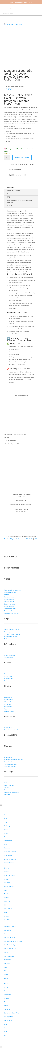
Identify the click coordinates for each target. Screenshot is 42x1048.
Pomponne (7, 994)
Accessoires (9, 716)
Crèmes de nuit (9, 601)
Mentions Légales (9, 539)
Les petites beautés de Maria (13, 941)
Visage (7, 579)
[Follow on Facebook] (19, 517)
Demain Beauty (9, 863)
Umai (5, 1024)
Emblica (6, 872)
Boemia (6, 837)
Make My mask (9, 956)
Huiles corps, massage (11, 636)
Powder (6, 998)
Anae (5, 818)
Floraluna (7, 894)
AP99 (6, 822)
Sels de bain (8, 706)
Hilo (5, 905)
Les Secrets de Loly (10, 948)
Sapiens (6, 1005)
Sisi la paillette (8, 1016)
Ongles (6, 787)
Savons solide (8, 699)
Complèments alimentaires (12, 730)
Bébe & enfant (10, 735)
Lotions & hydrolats (10, 592)
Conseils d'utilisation (14, 190)
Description (11, 187)
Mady (6, 952)
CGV (36, 539)
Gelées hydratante (10, 597)
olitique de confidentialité (25, 539)
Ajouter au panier (22, 157)
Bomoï (6, 833)
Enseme (6, 879)
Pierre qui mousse (9, 991)
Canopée (7, 848)
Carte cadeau (8, 657)
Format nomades (11, 568)
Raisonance (8, 1002)
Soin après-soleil (9, 681)
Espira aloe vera (9, 886)
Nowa (6, 974)
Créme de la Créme (10, 859)
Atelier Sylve (8, 826)
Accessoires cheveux (10, 764)
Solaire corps (8, 674)
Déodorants (7, 702)
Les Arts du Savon (9, 937)
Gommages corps (9, 632)
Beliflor (6, 829)
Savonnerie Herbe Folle (11, 1013)
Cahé (6, 844)
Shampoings (8, 757)
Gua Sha (7, 901)
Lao (5, 934)
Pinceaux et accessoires (11, 792)
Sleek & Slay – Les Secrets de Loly (15, 434)
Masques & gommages (11, 613)
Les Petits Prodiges (10, 945)
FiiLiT (6, 890)
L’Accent (6, 916)
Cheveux (8, 746)
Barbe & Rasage (9, 711)
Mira (5, 967)
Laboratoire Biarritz (10, 926)
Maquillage (8, 771)
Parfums (6, 639)
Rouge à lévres (9, 785)
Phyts (6, 987)
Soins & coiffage (9, 762)
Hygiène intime (8, 709)
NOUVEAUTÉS (10, 557)
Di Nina (6, 868)
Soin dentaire (8, 704)
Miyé (5, 971)
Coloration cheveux (10, 766)
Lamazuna (7, 930)
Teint (5, 783)
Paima (6, 983)
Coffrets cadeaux (9, 655)
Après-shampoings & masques (13, 759)
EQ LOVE (7, 883)
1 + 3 (6, 814)
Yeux (5, 790)
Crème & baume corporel (12, 629)
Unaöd (6, 1028)
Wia (5, 1035)
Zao (5, 1031)
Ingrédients (11, 194)
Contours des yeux (10, 608)
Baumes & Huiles (9, 604)
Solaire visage (8, 676)
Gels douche (8, 697)
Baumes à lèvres (9, 611)
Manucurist (7, 959)
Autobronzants (8, 678)
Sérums (6, 594)
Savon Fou (7, 1009)
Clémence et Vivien (10, 851)
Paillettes (7, 794)
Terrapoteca (8, 1020)
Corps (6, 618)
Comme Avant (8, 855)
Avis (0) (9, 205)
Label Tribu (7, 920)
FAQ (8, 197)
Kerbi (5, 912)
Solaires (7, 663)
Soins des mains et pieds (12, 634)
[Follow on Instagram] (23, 517)
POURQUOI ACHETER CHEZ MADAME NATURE (19, 201)
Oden (6, 978)
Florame (6, 897)
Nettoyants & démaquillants (12, 590)
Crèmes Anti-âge (9, 606)
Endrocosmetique (9, 875)
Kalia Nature (8, 908)
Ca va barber (8, 840)
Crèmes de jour (9, 599)
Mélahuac (7, 963)
